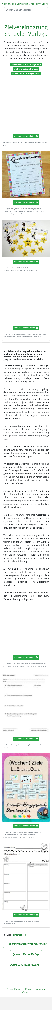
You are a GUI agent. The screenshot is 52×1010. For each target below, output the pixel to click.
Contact (26, 992)
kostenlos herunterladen (24, 136)
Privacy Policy (13, 988)
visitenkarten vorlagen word (26, 73)
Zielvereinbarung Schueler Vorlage (26, 30)
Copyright (40, 988)
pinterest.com (20, 934)
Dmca (28, 988)
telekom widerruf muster (26, 69)
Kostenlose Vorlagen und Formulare (25, 3)
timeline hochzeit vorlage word (26, 64)
